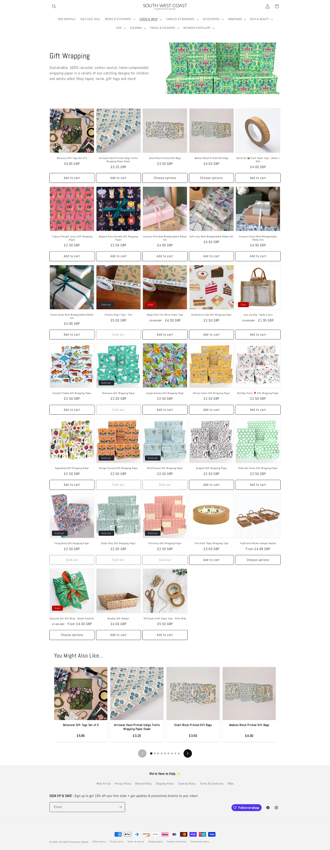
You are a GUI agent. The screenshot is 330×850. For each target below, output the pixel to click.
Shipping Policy (165, 784)
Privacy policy (117, 841)
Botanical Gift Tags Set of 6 (72, 158)
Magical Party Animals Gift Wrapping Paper (118, 238)
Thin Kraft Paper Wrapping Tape (211, 543)
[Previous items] (142, 753)
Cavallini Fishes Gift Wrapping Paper (72, 393)
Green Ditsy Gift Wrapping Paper (118, 543)
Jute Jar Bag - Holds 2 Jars (258, 314)
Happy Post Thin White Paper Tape (165, 314)
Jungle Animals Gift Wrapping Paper (165, 393)
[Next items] (188, 753)
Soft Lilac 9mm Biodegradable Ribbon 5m (211, 236)
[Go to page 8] (175, 753)
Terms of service (136, 841)
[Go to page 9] (179, 753)
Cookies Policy (187, 784)
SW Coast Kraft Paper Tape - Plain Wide (165, 618)
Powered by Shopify (79, 842)
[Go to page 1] (151, 753)
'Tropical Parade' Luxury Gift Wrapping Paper (72, 238)
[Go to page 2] (155, 753)
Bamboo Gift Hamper (118, 618)
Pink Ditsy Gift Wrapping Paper (164, 543)
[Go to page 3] (158, 753)
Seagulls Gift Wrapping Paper (211, 468)
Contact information (177, 841)
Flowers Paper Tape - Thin (118, 314)
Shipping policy (155, 841)
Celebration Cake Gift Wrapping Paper (211, 314)
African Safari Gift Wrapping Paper (211, 393)
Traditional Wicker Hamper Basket (258, 543)
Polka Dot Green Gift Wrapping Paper (258, 468)
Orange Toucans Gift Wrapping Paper (118, 468)
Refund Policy (143, 784)
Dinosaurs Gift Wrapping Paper (118, 393)
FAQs (231, 784)
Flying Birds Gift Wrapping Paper (72, 543)
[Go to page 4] (162, 753)
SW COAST (64, 842)
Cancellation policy (200, 841)
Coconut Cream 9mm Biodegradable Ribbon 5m (258, 238)
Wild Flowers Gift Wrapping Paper (165, 468)
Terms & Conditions (212, 784)
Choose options (165, 178)
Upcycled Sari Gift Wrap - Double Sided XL (72, 618)
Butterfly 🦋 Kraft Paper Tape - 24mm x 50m (258, 160)
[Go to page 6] (168, 753)
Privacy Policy (123, 784)
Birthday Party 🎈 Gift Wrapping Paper (258, 393)
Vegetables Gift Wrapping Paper (72, 468)
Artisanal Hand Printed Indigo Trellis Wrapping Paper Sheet (118, 160)
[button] (54, 6)
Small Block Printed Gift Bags (165, 158)
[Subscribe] (120, 807)
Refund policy (99, 841)
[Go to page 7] (172, 753)
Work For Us (103, 784)
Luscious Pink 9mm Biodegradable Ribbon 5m (165, 238)
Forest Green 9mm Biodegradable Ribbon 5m (72, 316)
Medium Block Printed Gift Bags (212, 158)
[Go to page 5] (165, 753)
